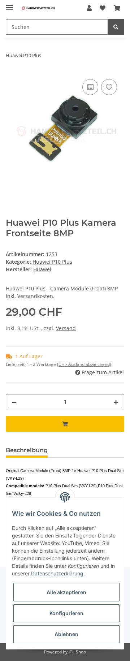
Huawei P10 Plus (52, 261)
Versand (66, 328)
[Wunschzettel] (102, 8)
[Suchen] (116, 27)
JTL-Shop (77, 652)
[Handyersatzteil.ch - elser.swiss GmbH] (38, 8)
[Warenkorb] (117, 8)
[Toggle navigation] (9, 4)
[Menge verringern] (14, 402)
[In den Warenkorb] (65, 424)
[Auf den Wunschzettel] (109, 87)
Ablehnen (66, 634)
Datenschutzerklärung (57, 573)
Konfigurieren (66, 613)
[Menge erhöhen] (116, 402)
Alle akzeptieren (66, 592)
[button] (89, 8)
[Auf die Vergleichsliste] (90, 87)
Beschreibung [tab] (27, 450)
